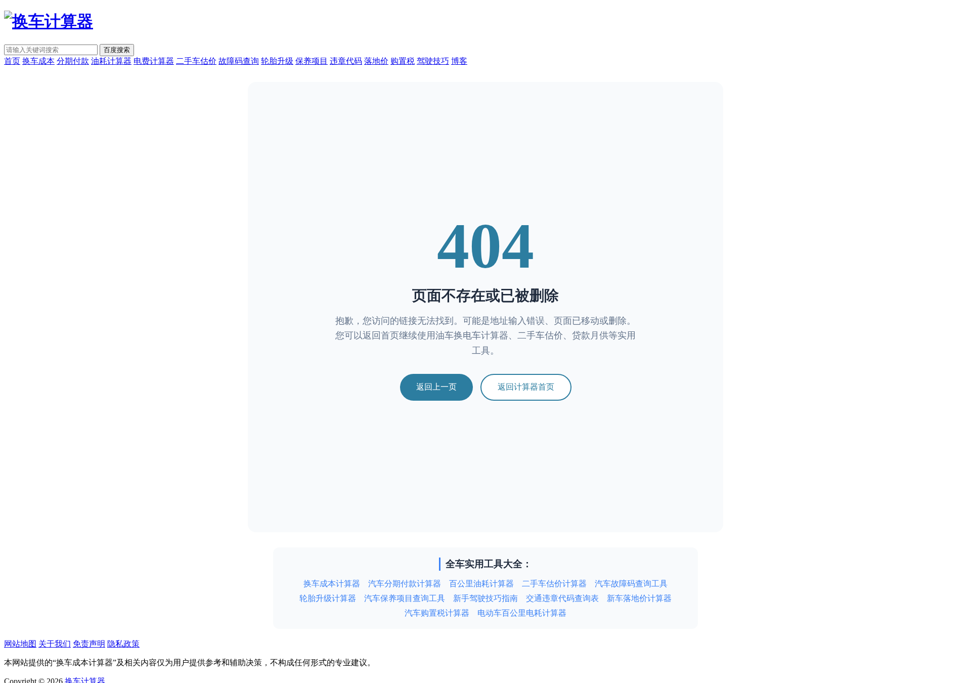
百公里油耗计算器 (481, 583)
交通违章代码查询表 (562, 598)
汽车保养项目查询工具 (404, 598)
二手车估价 (196, 61)
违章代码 (346, 61)
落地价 (376, 61)
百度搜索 (117, 50)
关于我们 (54, 643)
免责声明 (89, 643)
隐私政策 (123, 643)
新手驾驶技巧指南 (485, 598)
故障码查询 (238, 61)
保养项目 (311, 61)
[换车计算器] (48, 21)
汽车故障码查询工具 (631, 583)
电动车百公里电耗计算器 (521, 613)
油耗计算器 (111, 61)
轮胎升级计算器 (327, 598)
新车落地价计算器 (639, 598)
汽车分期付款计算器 (404, 583)
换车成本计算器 (331, 583)
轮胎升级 (277, 61)
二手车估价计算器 (554, 583)
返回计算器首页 (526, 386)
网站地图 (20, 643)
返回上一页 (436, 386)
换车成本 (38, 61)
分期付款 (73, 61)
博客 (459, 61)
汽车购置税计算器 (437, 613)
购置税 (402, 61)
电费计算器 (154, 61)
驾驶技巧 (433, 61)
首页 (12, 61)
